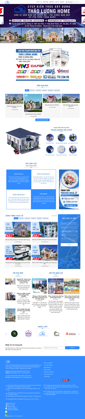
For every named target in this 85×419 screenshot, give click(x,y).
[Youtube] (64, 380)
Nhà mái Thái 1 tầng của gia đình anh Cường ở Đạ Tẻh (44, 263)
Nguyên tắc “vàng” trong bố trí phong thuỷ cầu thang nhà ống (23, 280)
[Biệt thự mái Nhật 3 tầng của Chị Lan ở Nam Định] (44, 237)
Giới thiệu (45, 2)
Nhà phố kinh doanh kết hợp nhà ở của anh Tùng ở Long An (18, 263)
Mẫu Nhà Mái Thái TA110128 (52, 105)
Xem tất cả (54, 215)
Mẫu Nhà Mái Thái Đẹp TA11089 (33, 114)
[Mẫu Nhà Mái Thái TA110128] (52, 102)
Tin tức (57, 2)
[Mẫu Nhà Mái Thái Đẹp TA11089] (33, 111)
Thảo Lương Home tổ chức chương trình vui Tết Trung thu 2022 (71, 297)
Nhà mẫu (51, 2)
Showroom (57, 90)
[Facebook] (62, 380)
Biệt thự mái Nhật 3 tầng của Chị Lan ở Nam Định (44, 239)
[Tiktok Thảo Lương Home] (69, 380)
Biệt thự (32, 90)
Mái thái (44, 90)
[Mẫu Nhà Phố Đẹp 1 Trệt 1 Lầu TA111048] (14, 103)
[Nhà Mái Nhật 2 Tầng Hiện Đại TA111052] (71, 102)
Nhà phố (50, 90)
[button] (2, 23)
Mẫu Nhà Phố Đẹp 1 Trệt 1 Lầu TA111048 (14, 107)
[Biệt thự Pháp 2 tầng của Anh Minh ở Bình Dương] (18, 237)
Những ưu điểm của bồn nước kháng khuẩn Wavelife (23, 295)
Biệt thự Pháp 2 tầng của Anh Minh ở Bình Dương (18, 239)
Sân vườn (45, 218)
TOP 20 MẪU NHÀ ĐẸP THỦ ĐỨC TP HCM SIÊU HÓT (23, 310)
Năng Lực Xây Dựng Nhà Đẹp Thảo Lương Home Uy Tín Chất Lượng (39, 297)
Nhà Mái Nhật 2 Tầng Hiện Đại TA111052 (70, 105)
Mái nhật (38, 90)
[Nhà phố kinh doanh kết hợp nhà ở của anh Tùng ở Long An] (18, 260)
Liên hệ (62, 2)
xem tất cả (18, 276)
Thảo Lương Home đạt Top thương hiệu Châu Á (55, 296)
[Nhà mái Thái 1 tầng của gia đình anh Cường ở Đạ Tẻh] (44, 260)
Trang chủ (39, 2)
